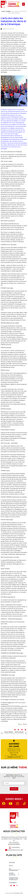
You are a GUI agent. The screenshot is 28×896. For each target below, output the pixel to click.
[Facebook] (3, 803)
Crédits (21, 893)
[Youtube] (10, 803)
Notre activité (12, 874)
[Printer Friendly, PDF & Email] (22, 724)
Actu (11, 866)
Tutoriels (12, 883)
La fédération (13, 869)
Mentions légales (17, 893)
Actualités (8, 11)
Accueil (3, 11)
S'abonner (14, 789)
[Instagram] (17, 803)
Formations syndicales (13, 879)
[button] (15, 729)
